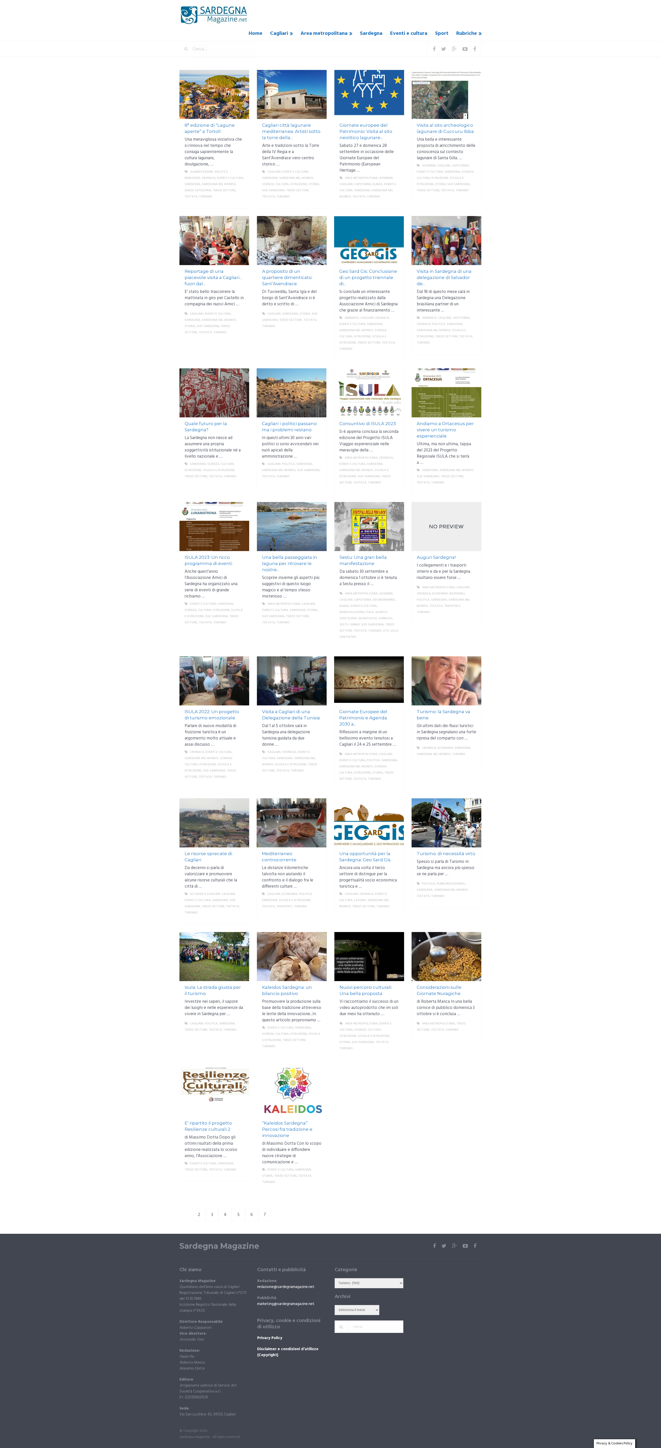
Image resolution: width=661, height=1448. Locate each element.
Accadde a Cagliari (205, 894)
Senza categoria (198, 190)
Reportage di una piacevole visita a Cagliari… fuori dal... (213, 277)
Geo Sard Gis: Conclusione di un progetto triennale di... (368, 277)
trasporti (452, 606)
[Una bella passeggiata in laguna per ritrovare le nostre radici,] (292, 526)
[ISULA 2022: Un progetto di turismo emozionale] (214, 680)
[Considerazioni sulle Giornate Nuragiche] (446, 956)
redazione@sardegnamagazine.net (285, 1287)
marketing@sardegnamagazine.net (285, 1304)
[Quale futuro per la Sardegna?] (214, 392)
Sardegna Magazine (219, 1246)
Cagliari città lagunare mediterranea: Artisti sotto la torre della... (291, 131)
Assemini (386, 178)
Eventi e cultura (408, 33)
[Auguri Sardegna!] (446, 526)
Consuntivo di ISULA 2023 (367, 423)
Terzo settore (224, 190)
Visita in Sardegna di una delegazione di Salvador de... (444, 277)
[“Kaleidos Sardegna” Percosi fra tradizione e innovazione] (292, 1092)
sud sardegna (273, 190)
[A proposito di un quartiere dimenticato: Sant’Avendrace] (292, 240)
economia (440, 593)
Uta (386, 630)
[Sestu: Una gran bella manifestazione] (369, 526)
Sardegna (371, 33)
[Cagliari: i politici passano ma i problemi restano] (291, 392)
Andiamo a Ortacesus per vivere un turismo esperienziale (445, 430)
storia (314, 184)
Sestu (344, 624)
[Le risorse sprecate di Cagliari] (214, 822)
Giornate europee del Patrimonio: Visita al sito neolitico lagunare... (366, 131)
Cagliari (279, 33)
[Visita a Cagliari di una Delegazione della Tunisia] (292, 680)
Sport (441, 33)
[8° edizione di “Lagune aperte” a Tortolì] (214, 94)
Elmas (377, 184)
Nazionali (457, 593)
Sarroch (385, 618)
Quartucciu (367, 618)
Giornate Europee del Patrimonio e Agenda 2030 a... (363, 718)
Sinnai (355, 624)
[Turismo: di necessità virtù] (446, 822)
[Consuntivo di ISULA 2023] (369, 392)
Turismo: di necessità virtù (446, 853)
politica (438, 324)
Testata (191, 196)
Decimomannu (384, 599)
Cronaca (209, 178)
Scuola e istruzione (218, 470)
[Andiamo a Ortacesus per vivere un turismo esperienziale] (446, 392)
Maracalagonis (352, 612)
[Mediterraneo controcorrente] (291, 822)
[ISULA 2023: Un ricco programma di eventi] (214, 526)
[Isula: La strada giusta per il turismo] (214, 956)
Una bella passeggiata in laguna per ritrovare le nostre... (289, 563)
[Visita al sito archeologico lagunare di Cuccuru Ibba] (446, 94)
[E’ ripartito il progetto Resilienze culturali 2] (214, 1092)
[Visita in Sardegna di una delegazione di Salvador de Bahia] (446, 240)
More (240, 202)
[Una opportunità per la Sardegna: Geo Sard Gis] (369, 822)
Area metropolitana (324, 33)
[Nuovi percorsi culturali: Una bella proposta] (369, 956)
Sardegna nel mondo (219, 184)
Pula (370, 612)
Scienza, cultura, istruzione (284, 184)
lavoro (360, 900)
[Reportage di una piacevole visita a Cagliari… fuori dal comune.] (214, 240)
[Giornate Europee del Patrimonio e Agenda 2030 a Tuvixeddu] (369, 680)
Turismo (205, 196)
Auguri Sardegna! (436, 557)
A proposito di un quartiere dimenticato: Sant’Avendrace (287, 277)
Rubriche (466, 33)
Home (255, 33)
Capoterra (362, 184)
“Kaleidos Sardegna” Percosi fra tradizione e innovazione (287, 1129)
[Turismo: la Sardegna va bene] (446, 680)
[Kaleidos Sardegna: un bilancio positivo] (292, 956)
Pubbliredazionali (451, 883)
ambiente (352, 318)
